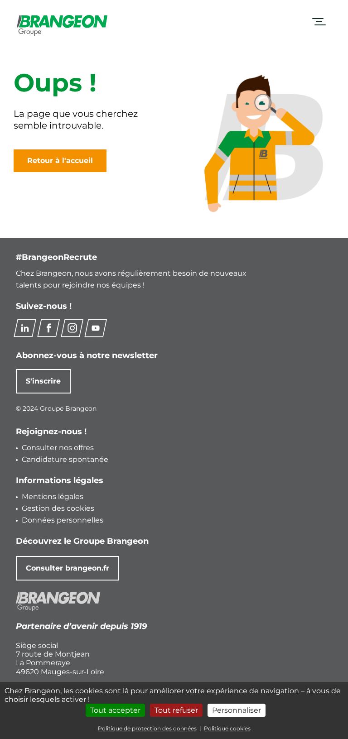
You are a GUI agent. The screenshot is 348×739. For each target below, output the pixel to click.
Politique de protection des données (147, 728)
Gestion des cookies (58, 508)
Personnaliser (236, 710)
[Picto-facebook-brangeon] (48, 328)
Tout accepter (115, 710)
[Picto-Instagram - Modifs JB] (72, 328)
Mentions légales (52, 496)
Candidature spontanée (65, 459)
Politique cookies (227, 728)
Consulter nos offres (58, 447)
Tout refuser (176, 710)
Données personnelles (62, 520)
